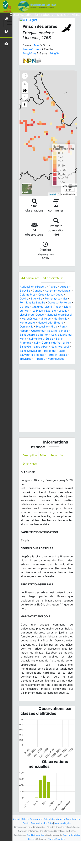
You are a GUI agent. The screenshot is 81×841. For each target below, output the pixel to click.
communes (30, 278)
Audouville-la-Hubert (33, 286)
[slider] (70, 186)
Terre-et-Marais (57, 354)
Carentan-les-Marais (58, 290)
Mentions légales (62, 823)
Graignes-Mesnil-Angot (46, 306)
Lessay (63, 310)
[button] (25, 90)
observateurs (53, 278)
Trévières (25, 358)
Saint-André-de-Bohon (34, 334)
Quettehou (37, 330)
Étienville (36, 298)
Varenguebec (56, 358)
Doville (24, 298)
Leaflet (52, 194)
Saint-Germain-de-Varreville (51, 342)
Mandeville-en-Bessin (60, 314)
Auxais (64, 286)
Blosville (25, 290)
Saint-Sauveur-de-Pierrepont (38, 350)
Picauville (42, 326)
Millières (45, 318)
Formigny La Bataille (32, 302)
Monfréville (60, 318)
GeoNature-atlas (35, 835)
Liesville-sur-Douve (32, 314)
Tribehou (39, 358)
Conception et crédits (42, 823)
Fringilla (54, 53)
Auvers (53, 286)
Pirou (53, 326)
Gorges (24, 306)
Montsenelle (27, 322)
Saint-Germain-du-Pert (34, 346)
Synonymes (29, 463)
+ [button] (25, 84)
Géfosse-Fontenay (59, 302)
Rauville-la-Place (57, 330)
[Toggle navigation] (9, 23)
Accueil (16, 819)
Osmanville (26, 326)
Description (29, 455)
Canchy (37, 290)
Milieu (43, 455)
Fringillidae (29, 53)
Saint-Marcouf (60, 346)
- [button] (25, 96)
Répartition (57, 455)
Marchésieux (30, 318)
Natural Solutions (56, 839)
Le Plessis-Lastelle (44, 310)
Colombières (28, 294)
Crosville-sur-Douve (50, 294)
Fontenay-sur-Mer (56, 298)
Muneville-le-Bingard (50, 322)
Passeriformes (32, 49)
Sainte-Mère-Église (41, 338)
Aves (36, 45)
